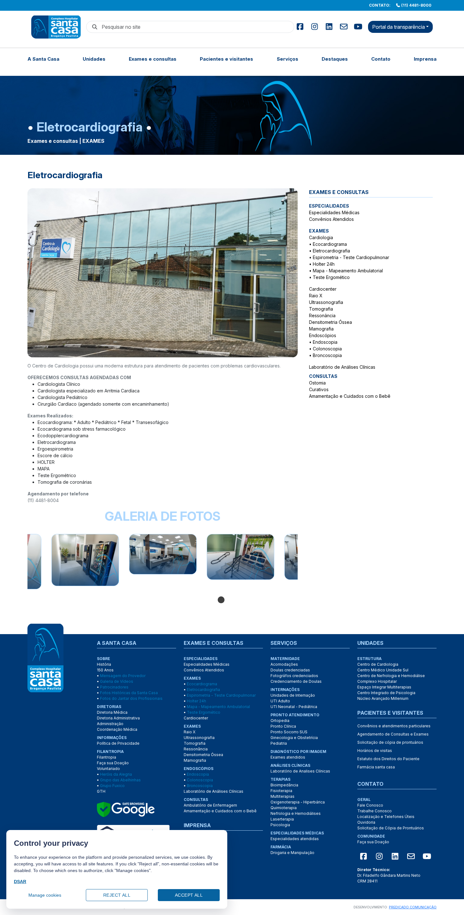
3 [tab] (239, 600)
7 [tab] (277, 600)
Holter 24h (324, 264)
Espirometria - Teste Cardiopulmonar (351, 257)
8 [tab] (286, 600)
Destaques (335, 59)
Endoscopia (325, 342)
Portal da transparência (398, 27)
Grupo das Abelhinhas (120, 780)
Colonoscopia (327, 348)
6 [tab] (268, 600)
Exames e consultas (152, 59)
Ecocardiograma (330, 244)
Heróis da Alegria (116, 774)
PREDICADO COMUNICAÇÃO (413, 907)
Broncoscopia (327, 355)
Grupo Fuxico (112, 785)
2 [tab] (230, 600)
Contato (380, 59)
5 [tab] (258, 600)
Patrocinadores (114, 687)
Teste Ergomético (331, 277)
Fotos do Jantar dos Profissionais (131, 698)
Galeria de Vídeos (116, 681)
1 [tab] (220, 600)
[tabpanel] (163, 554)
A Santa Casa (43, 59)
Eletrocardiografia (331, 250)
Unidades (94, 59)
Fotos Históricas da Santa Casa (129, 692)
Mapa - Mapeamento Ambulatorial (348, 270)
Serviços (287, 59)
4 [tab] (249, 600)
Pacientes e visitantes (226, 59)
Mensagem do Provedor (123, 675)
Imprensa (425, 59)
